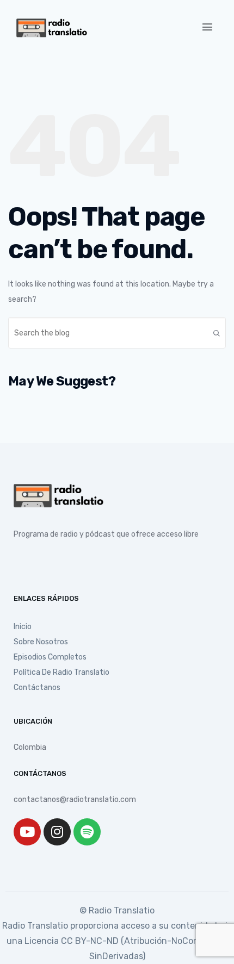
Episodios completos (50, 657)
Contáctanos (37, 687)
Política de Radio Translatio (61, 672)
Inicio (23, 626)
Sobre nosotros (41, 641)
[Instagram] (57, 831)
